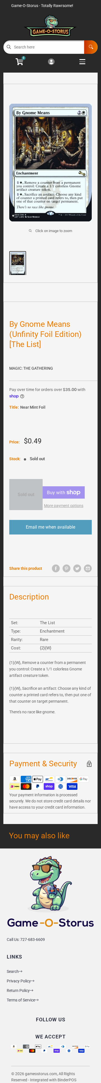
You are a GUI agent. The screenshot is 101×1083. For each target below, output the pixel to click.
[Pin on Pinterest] (66, 568)
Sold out (26, 494)
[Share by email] (88, 568)
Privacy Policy (19, 981)
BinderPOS (67, 1080)
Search (13, 971)
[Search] (91, 47)
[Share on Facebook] (56, 568)
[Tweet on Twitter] (77, 568)
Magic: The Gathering (31, 368)
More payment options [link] (63, 505)
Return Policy (18, 990)
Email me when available (50, 527)
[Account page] (51, 62)
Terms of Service (21, 1000)
